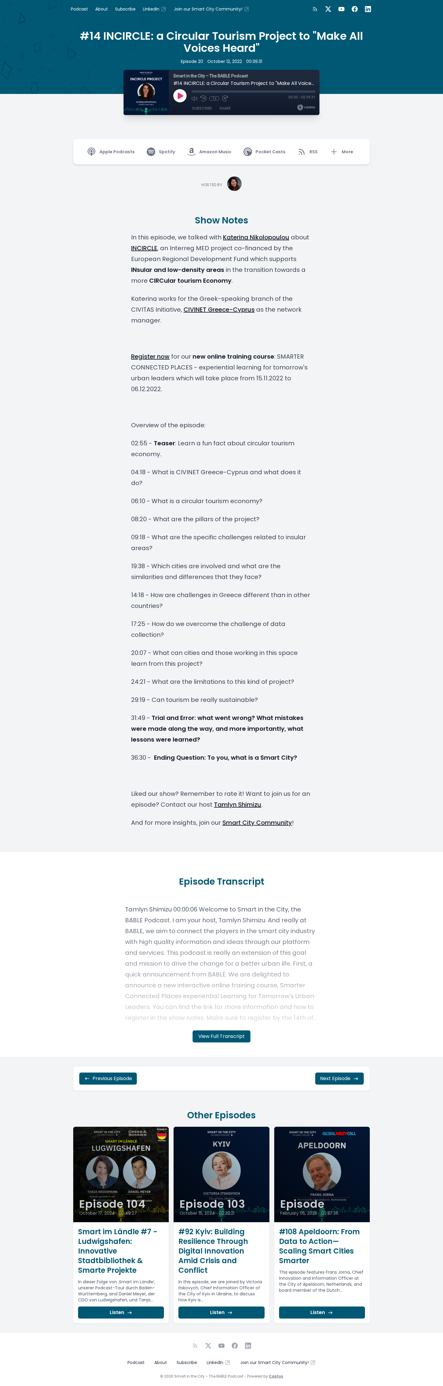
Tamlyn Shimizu (237, 804)
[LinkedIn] (368, 9)
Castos (276, 1376)
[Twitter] (328, 9)
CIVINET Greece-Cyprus (219, 309)
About (101, 9)
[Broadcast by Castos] (306, 107)
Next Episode (335, 1078)
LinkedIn (151, 9)
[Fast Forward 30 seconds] (225, 98)
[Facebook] (354, 9)
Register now (150, 356)
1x (214, 98)
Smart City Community (257, 822)
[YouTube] (341, 9)
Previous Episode (112, 1078)
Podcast (79, 9)
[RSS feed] (314, 9)
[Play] (180, 95)
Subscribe (125, 9)
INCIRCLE (144, 248)
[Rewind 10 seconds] (203, 98)
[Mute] (194, 98)
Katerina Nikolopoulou (256, 237)
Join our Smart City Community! (208, 9)
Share (225, 108)
